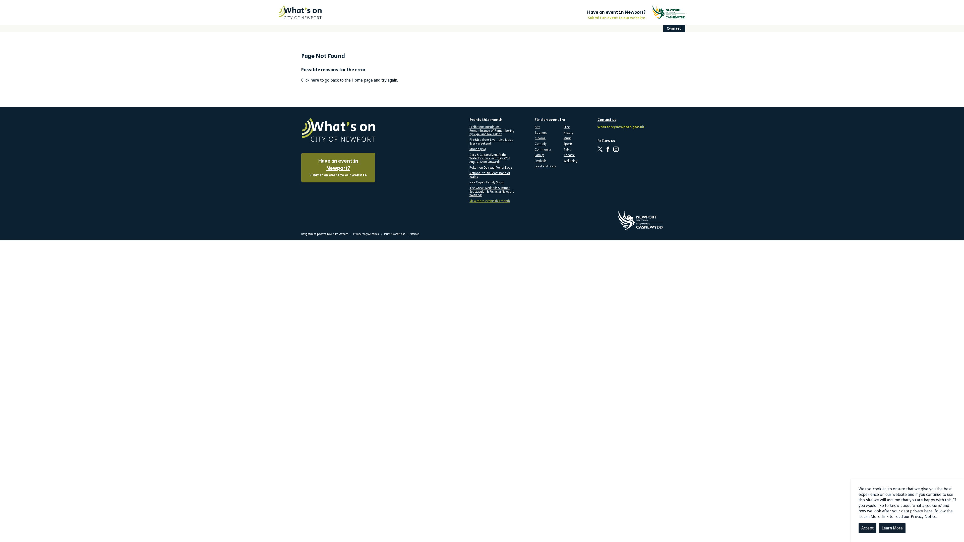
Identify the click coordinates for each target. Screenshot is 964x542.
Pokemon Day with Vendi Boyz (490, 167)
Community (543, 149)
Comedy (541, 144)
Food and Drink (545, 166)
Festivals (540, 161)
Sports (568, 144)
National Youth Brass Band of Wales (489, 175)
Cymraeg (674, 28)
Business (541, 132)
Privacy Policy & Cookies (366, 233)
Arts (537, 127)
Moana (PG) (477, 149)
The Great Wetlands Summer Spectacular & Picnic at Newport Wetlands (491, 191)
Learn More (892, 528)
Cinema (540, 138)
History (568, 132)
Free (567, 127)
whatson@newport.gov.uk (620, 127)
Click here (310, 80)
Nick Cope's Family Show (486, 182)
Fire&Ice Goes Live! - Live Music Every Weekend (491, 141)
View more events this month (489, 201)
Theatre (569, 155)
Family (539, 155)
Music (567, 138)
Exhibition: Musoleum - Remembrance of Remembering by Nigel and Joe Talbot (491, 130)
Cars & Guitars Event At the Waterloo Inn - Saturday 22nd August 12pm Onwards (489, 158)
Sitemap (414, 233)
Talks (567, 149)
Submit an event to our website (338, 168)
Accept (867, 528)
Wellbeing (570, 161)
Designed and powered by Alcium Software (324, 233)
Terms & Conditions (394, 233)
